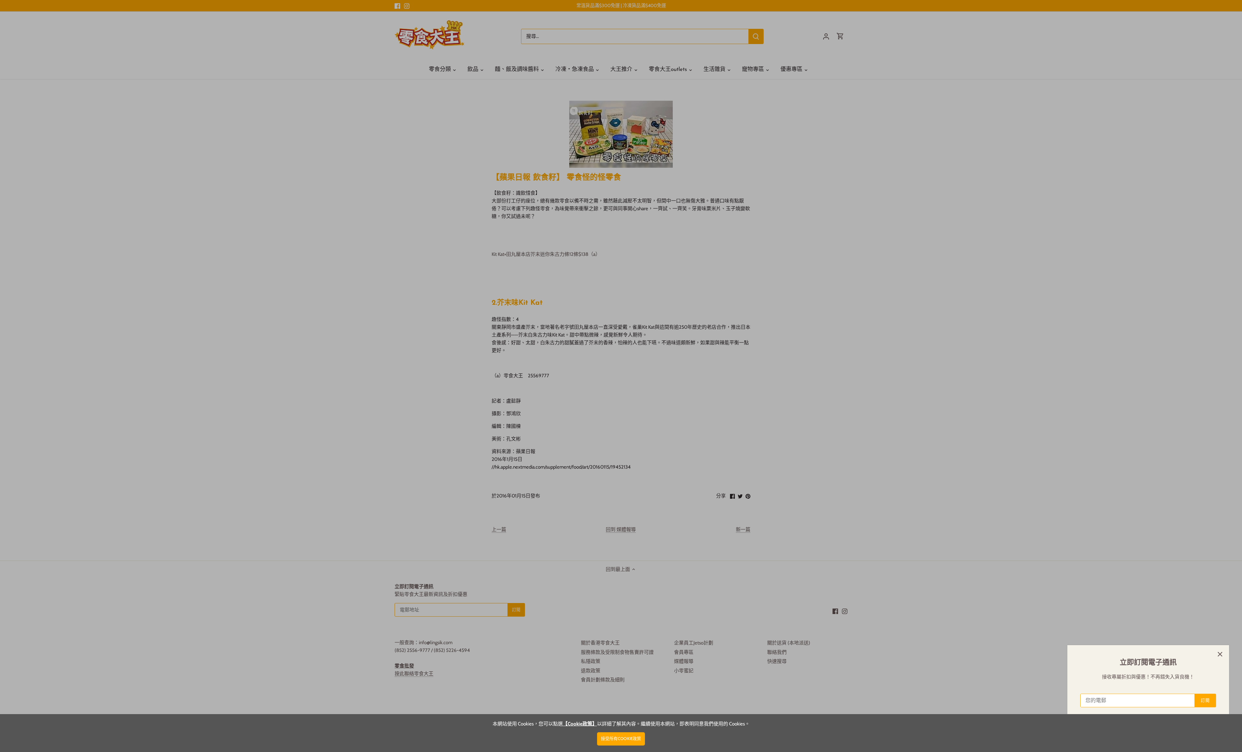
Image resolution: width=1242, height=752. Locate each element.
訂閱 (1205, 700)
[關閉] (1220, 654)
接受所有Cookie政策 (621, 738)
